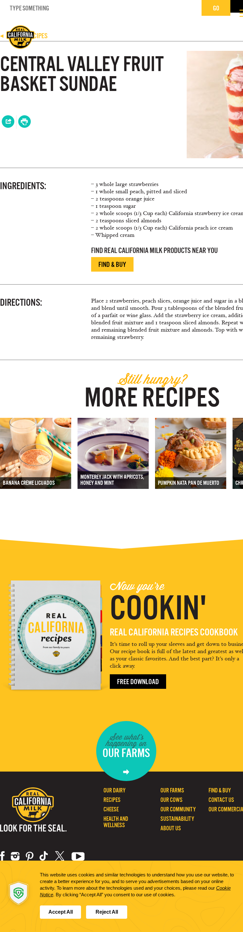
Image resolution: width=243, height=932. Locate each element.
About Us (170, 828)
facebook (2, 856)
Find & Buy (112, 264)
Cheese (111, 809)
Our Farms (172, 790)
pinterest (30, 856)
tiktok (44, 856)
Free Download (138, 682)
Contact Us (221, 800)
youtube (78, 856)
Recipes (112, 800)
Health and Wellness (115, 821)
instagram (15, 856)
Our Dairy (114, 790)
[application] (121, 896)
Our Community (178, 809)
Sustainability (177, 818)
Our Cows (171, 800)
